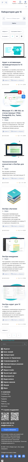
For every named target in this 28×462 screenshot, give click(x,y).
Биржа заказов (9, 382)
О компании (5, 392)
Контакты (4, 406)
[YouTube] (19, 456)
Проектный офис (10, 373)
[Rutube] (23, 456)
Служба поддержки (11, 410)
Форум (6, 385)
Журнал (7, 349)
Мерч (6, 388)
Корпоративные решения (13, 364)
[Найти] (25, 344)
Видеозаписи (9, 379)
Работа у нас (5, 404)
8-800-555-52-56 (7, 423)
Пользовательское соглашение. (10, 441)
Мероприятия (9, 376)
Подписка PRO (6, 396)
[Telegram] (2, 456)
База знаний (8, 352)
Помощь (4, 401)
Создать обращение (10, 429)
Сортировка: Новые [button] (16, 31)
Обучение (7, 367)
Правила (4, 399)
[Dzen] (15, 456)
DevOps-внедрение (10, 256)
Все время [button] (4, 36)
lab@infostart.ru (7, 425)
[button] (12, 36)
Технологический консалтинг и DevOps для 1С (13, 164)
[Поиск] (6, 2)
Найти (14, 23)
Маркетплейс (9, 370)
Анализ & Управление (12, 358)
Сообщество (5, 394)
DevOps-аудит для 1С (11, 304)
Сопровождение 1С (11, 361)
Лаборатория (9, 355)
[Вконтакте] (6, 456)
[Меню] (2, 2)
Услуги (6, 67)
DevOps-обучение (9, 209)
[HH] (11, 456)
